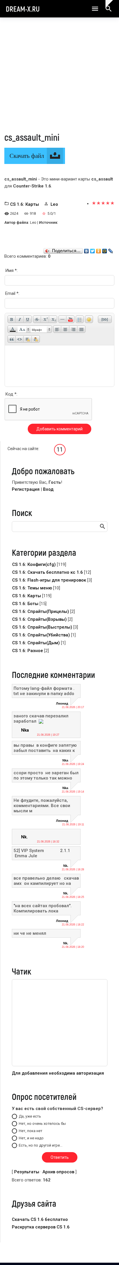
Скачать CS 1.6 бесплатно (40, 1219)
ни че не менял (30, 933)
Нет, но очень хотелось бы (42, 1123)
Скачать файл (27, 155)
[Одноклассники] (99, 249)
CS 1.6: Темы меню (32, 588)
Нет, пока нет (30, 1131)
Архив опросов (58, 1171)
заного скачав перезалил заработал (41, 718)
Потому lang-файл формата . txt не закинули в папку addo (44, 691)
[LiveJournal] (111, 249)
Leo (54, 204)
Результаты (26, 1171)
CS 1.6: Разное (27, 650)
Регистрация (26, 489)
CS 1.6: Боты (25, 603)
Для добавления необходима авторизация (58, 1073)
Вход (48, 489)
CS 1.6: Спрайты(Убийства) (41, 635)
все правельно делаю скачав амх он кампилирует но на (46, 881)
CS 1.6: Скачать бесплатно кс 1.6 (47, 572)
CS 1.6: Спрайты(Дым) (36, 642)
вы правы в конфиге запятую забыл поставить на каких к (45, 748)
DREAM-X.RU (23, 8)
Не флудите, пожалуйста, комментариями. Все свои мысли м (42, 805)
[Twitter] (93, 249)
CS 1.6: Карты (24, 204)
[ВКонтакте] (86, 249)
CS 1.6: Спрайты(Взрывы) (39, 619)
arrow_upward (106, 1251)
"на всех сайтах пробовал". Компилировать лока (43, 908)
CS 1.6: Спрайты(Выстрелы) (42, 627)
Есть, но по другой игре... (40, 1145)
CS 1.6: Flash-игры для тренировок (49, 580)
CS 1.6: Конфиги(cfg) (34, 564)
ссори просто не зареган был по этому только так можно (46, 775)
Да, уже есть (30, 1116)
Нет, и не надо (31, 1138)
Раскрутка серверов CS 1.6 (41, 1227)
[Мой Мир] (105, 249)
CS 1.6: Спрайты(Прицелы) (40, 611)
